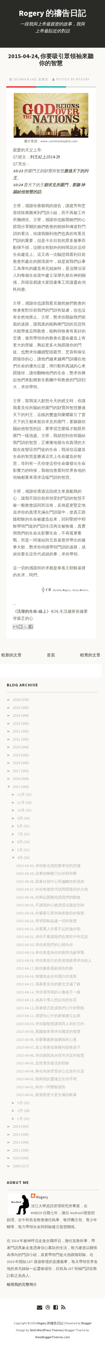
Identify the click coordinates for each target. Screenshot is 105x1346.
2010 (17, 1158)
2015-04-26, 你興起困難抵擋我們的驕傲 (48, 897)
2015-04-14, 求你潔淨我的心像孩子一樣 (48, 992)
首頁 (51, 654)
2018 (17, 762)
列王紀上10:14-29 (45, 156)
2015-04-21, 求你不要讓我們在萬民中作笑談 (52, 936)
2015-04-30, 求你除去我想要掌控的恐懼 (48, 865)
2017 (17, 770)
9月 (20, 818)
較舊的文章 (90, 654)
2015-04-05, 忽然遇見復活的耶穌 (42, 1063)
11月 (21, 802)
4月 (20, 857)
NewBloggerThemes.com (52, 1337)
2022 (17, 731)
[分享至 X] (25, 626)
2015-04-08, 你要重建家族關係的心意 (46, 1039)
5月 (20, 849)
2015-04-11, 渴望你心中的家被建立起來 (48, 1015)
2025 (17, 707)
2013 (17, 1134)
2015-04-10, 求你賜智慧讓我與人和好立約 (50, 1023)
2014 (17, 1126)
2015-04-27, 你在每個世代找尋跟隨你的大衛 (52, 889)
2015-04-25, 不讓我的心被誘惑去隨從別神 (50, 905)
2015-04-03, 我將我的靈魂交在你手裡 (46, 1078)
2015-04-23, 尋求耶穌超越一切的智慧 (46, 920)
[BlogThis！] (20, 626)
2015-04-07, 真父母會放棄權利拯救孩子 (48, 1047)
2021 (17, 739)
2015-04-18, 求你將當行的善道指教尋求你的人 (54, 960)
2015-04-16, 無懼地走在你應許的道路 (46, 976)
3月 (20, 1102)
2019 (17, 755)
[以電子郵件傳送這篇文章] (15, 626)
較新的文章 (11, 654)
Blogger (86, 1323)
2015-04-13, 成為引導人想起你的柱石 (46, 999)
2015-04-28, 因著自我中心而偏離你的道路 (50, 881)
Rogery (42, 1197)
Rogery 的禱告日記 (52, 13)
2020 (17, 747)
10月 (21, 810)
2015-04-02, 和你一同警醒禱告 (40, 1087)
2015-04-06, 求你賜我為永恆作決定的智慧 (50, 1055)
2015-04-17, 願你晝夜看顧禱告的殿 (44, 968)
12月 (21, 794)
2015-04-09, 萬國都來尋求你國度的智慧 (48, 1031)
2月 (20, 1110)
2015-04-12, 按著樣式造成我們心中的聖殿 (50, 1007)
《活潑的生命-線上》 (32, 611)
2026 (17, 699)
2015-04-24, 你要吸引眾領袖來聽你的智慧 (51, 59)
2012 (17, 1142)
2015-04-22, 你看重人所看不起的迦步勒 (48, 928)
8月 (20, 826)
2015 (17, 786)
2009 (17, 1166)
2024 (17, 715)
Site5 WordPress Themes (46, 1330)
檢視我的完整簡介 (22, 1284)
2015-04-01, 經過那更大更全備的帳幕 (46, 1094)
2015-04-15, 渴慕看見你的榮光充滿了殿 (48, 984)
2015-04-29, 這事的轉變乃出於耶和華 (46, 873)
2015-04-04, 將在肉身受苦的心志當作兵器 (50, 1071)
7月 (20, 834)
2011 (17, 1150)
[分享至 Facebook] (30, 626)
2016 (17, 778)
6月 (20, 841)
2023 (17, 723)
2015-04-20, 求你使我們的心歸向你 (44, 944)
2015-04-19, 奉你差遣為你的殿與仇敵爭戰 (50, 952)
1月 (20, 1118)
